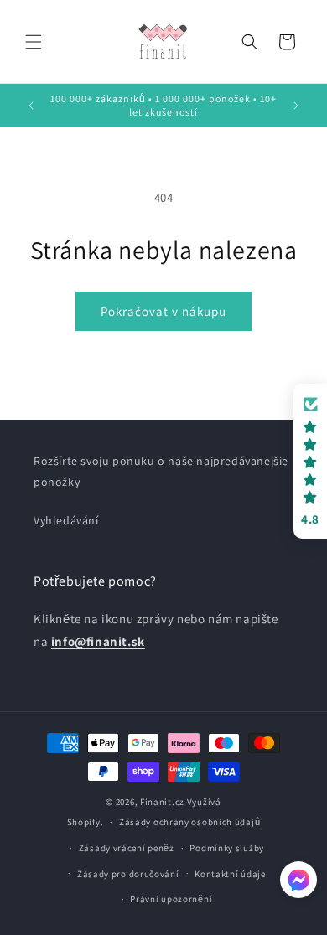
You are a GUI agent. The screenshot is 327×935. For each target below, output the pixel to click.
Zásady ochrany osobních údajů (189, 822)
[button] (33, 41)
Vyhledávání (66, 520)
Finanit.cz (162, 802)
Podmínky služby (226, 848)
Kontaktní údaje (230, 874)
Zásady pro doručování (128, 874)
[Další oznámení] (296, 105)
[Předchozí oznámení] (31, 105)
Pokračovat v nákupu (163, 311)
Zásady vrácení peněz (126, 848)
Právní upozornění (171, 899)
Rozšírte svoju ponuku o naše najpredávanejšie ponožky (161, 471)
